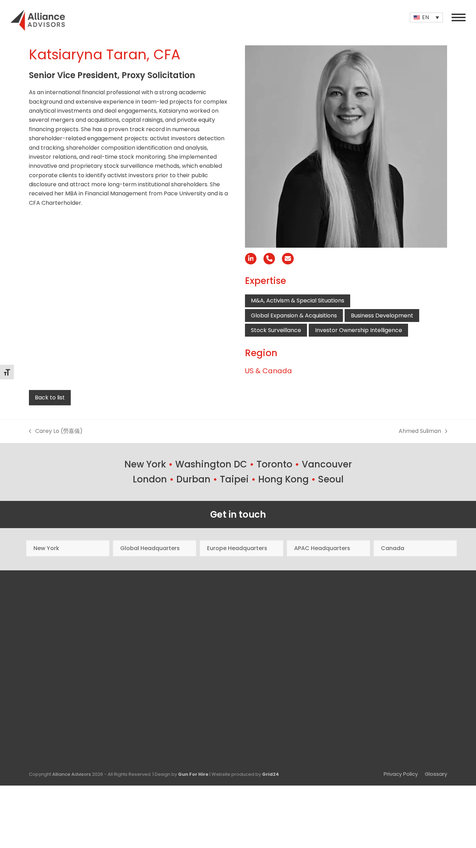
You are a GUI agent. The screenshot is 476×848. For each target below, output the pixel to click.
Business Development (382, 316)
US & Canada (268, 371)
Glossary (436, 774)
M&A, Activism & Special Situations (297, 301)
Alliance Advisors (71, 774)
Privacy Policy (401, 774)
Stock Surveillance (276, 330)
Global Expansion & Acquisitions (294, 316)
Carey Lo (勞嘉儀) (56, 431)
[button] (459, 17)
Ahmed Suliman (420, 431)
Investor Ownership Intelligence (358, 330)
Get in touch (238, 514)
